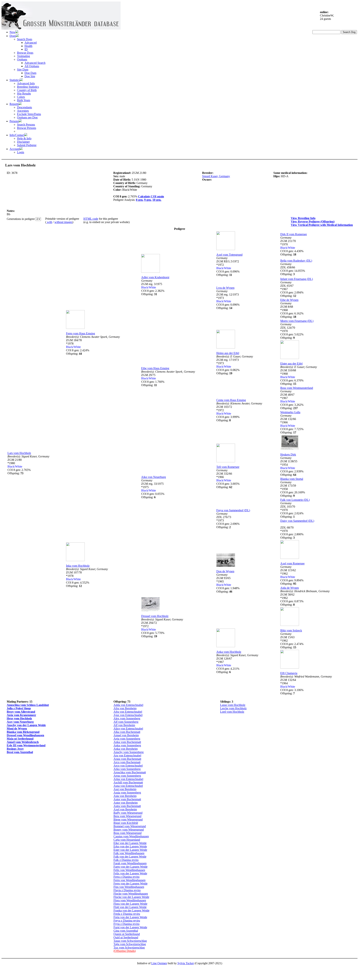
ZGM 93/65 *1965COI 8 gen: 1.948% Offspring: (228, 583)
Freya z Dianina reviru (126, 920)
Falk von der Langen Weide (129, 856)
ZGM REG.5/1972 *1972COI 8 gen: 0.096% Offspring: (228, 266)
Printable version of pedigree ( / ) (62, 220)
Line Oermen (159, 963)
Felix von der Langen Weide (130, 873)
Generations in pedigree (21, 218)
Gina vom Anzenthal (125, 930)
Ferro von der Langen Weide (130, 883)
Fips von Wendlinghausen (128, 886)
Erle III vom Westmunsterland (26, 745)
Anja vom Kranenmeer (21, 715)
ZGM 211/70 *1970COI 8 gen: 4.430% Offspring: (291, 246)
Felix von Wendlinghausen (129, 870)
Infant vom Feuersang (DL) (296, 279)
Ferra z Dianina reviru (126, 876)
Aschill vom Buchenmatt (128, 782)
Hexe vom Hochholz (19, 718)
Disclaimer (23, 141)
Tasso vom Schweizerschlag (130, 940)
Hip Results (24, 93)
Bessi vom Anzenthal (20, 752)
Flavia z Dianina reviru (127, 890)
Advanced (30, 42)
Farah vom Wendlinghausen (130, 863)
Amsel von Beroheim (126, 735)
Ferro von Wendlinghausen (129, 880)
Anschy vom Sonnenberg (128, 752)
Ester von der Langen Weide (130, 849)
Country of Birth (27, 90)
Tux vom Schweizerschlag (129, 947)
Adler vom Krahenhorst (155, 277)
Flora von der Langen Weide (130, 903)
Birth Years (23, 100)
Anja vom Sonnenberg (126, 738)
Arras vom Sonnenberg (127, 775)
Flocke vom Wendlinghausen (130, 893)
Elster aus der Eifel (291, 363)
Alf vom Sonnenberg (125, 721)
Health (28, 46)
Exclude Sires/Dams (29, 114)
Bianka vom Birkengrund (23, 731)
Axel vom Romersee (292, 563)
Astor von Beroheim (125, 802)
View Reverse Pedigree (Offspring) (313, 221)
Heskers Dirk (288, 454)
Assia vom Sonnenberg (127, 792)
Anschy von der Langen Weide (26, 725)
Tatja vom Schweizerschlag (129, 944)
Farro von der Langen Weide (130, 866)
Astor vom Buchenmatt (127, 799)
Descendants (24, 107)
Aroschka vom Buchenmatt (129, 772)
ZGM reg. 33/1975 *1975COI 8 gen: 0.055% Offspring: (152, 489)
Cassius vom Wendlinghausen (131, 836)
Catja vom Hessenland (126, 839)
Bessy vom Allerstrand (21, 711)
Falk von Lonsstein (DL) (295, 499)
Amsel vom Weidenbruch (23, 742)
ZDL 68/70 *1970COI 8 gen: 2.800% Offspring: (291, 532)
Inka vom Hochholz (78, 565)
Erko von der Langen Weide (130, 846)
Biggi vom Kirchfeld (125, 822)
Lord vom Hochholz (232, 711)
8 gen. (139, 199)
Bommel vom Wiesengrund (129, 826)
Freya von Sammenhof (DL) (233, 510)
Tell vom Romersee (227, 466)
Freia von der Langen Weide (130, 917)
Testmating (23, 56)
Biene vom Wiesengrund (128, 819)
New (12, 32)
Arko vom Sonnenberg (127, 769)
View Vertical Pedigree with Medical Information (322, 224)
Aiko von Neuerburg (153, 477)
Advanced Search (34, 62)
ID (26, 49)
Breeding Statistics (28, 86)
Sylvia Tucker (185, 963)
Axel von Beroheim (125, 809)
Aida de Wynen (289, 587)
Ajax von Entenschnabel (127, 715)
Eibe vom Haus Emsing (155, 368)
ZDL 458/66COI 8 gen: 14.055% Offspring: (292, 269)
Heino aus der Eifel (227, 353)
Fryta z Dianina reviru (126, 924)
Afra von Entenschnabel (127, 711)
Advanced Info (26, 83)
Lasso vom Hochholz (232, 705)
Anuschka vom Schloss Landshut (28, 705)
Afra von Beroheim (124, 708)
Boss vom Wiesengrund (127, 833)
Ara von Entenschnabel (127, 755)
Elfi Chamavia (288, 673)
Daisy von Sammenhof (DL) (297, 520)
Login (20, 152)
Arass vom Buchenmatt (127, 758)
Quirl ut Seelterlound (125, 937)
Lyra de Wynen (225, 287)
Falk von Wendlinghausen (128, 853)
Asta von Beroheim (124, 795)
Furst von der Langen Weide (130, 927)
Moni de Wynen (17, 728)
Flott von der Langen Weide (130, 907)
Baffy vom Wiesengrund (127, 812)
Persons (14, 121)
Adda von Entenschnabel (128, 705)
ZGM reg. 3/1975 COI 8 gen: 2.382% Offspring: (152, 287)
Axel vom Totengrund (229, 254)
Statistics (15, 80)
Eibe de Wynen (289, 300)
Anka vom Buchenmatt (127, 742)
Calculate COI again (151, 196)
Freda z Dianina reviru (126, 913)
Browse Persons (26, 128)
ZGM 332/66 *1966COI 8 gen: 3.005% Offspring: (228, 479)
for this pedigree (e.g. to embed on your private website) (106, 220)
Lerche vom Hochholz (233, 708)
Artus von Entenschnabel (128, 779)
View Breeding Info (303, 218)
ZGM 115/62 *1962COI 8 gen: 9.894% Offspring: (291, 575)
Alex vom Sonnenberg (126, 718)
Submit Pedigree (26, 145)
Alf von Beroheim (124, 725)
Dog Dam (30, 72)
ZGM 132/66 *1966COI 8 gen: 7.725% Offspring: (291, 424)
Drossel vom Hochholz (154, 616)
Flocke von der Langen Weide (131, 897)
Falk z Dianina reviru (126, 860)
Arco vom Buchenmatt (126, 762)
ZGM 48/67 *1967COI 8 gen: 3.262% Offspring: (291, 400)
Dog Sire (29, 76)
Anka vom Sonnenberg (127, 745)
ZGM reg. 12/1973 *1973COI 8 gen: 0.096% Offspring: (228, 300)
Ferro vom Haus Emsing (80, 333)
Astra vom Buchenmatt (127, 806)
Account (15, 148)
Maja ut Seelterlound (20, 738)
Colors (21, 96)
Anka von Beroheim (125, 748)
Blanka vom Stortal (291, 478)
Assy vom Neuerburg (20, 721)
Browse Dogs (25, 52)
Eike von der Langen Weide (130, 843)
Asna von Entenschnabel (128, 785)
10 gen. (156, 199)
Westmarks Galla (290, 412)
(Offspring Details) (124, 950)
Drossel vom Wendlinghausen (25, 735)
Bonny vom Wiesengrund (128, 829)
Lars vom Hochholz (19, 453)
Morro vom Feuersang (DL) (296, 320)
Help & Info (24, 138)
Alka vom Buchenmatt (126, 731)
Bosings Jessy (15, 748)
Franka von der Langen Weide (131, 910)
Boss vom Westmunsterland (296, 387)
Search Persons (26, 124)
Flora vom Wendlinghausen (129, 900)
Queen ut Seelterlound (126, 934)
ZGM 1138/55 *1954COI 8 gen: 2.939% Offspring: (291, 466)
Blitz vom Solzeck (291, 630)
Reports (14, 104)
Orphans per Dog (27, 117)
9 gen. (148, 199)
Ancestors (23, 110)
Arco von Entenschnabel (128, 765)
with (49, 222)
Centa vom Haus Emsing (231, 400)
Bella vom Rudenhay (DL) (296, 260)
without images (63, 222)
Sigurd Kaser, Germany (216, 176)
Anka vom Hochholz (228, 651)
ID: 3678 (12, 172)
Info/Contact (17, 135)
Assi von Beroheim (124, 789)
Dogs (13, 35)
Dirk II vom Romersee (293, 234)
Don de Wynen (225, 571)
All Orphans (31, 66)
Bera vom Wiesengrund (127, 816)
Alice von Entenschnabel (128, 728)
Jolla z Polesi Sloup (19, 708)
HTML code (90, 218)
